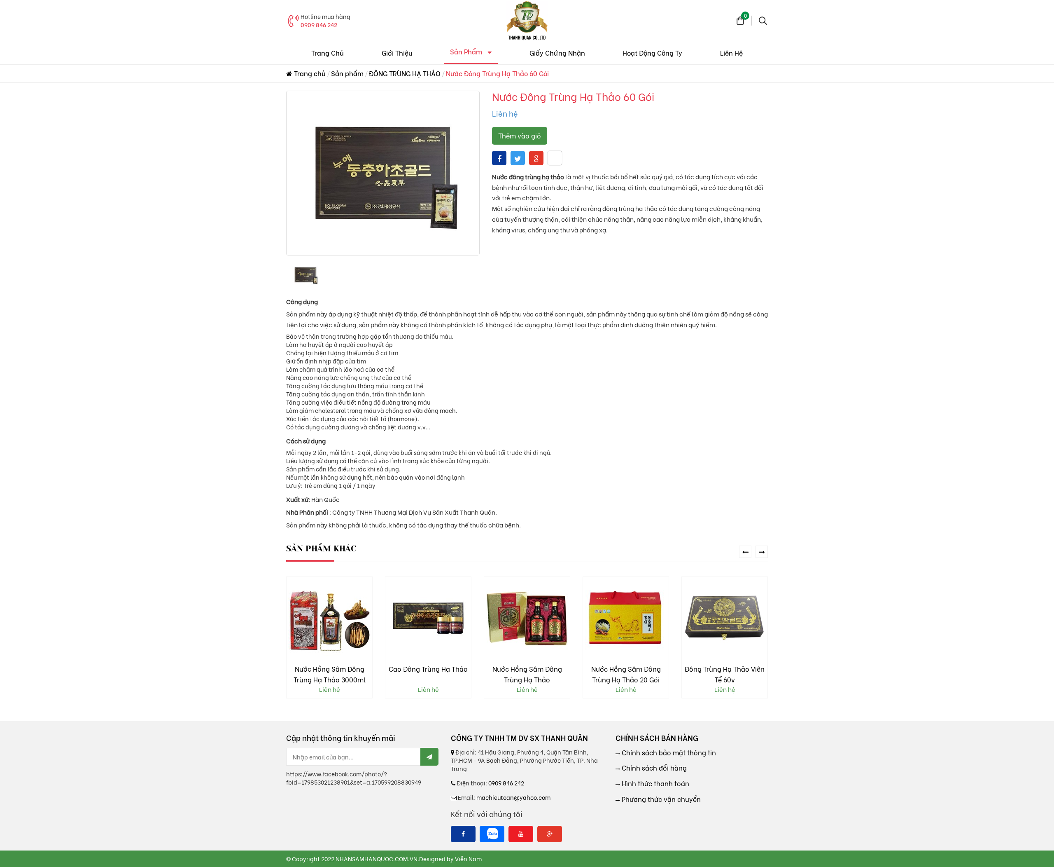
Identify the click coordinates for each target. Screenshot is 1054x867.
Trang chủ (309, 73)
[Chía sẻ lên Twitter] (517, 158)
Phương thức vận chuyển (660, 799)
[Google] (549, 834)
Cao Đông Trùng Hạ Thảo (329, 668)
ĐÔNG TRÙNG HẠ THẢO (405, 73)
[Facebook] (463, 834)
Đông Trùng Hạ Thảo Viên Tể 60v (626, 674)
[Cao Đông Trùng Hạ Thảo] (329, 618)
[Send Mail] (429, 757)
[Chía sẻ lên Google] (536, 158)
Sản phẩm (347, 73)
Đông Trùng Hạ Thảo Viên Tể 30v (725, 674)
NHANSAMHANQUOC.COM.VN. (377, 858)
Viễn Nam (468, 858)
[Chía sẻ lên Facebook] (499, 158)
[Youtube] (520, 834)
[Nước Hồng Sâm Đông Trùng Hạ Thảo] (428, 618)
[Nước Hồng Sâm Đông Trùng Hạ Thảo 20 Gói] (527, 618)
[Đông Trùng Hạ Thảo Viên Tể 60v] (626, 618)
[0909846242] (492, 834)
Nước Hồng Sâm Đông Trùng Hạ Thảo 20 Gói (527, 674)
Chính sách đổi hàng (653, 767)
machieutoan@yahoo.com (513, 797)
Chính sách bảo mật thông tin (668, 752)
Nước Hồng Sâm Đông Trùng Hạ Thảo (428, 674)
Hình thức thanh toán (654, 783)
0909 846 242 (319, 24)
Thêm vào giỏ (519, 135)
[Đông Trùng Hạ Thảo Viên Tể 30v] (724, 618)
